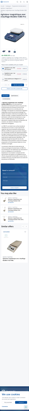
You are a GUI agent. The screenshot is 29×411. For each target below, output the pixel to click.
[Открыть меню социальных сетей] (26, 407)
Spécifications (14, 95)
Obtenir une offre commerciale (14, 88)
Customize (5, 406)
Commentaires (6, 99)
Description (5, 95)
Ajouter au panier (18, 85)
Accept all (21, 402)
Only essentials (8, 402)
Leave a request (15, 187)
